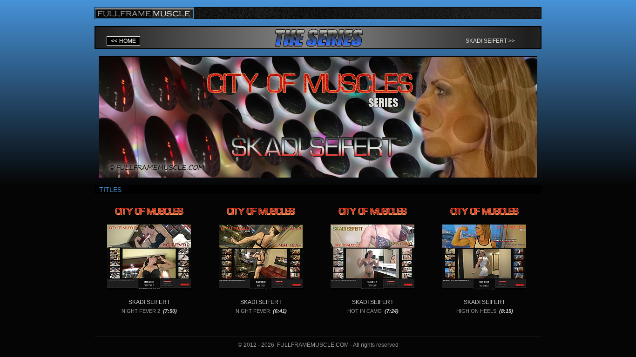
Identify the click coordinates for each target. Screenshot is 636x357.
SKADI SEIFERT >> (490, 41)
